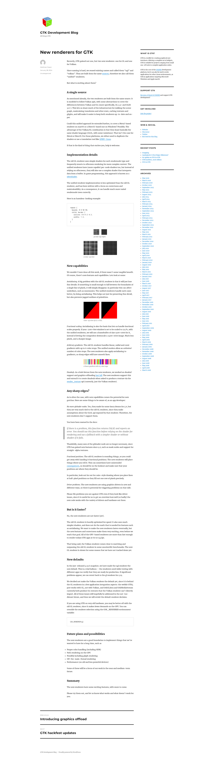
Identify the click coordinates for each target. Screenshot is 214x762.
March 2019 (146, 272)
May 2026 (145, 178)
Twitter (144, 134)
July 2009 (145, 333)
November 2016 (147, 305)
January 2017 (146, 300)
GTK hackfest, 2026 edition (152, 160)
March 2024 (146, 202)
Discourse (145, 132)
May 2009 (145, 337)
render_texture (74, 381)
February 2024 (147, 204)
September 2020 (148, 246)
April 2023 (145, 216)
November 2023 (147, 209)
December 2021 (147, 227)
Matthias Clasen (46, 67)
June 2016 (145, 316)
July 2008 (145, 361)
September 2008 (148, 356)
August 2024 (146, 195)
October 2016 (147, 307)
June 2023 (145, 213)
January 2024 (147, 206)
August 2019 (146, 265)
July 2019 (145, 267)
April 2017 (145, 295)
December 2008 (147, 349)
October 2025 (147, 185)
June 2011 (145, 321)
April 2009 (146, 340)
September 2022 (148, 225)
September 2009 (148, 328)
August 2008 (146, 358)
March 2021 (146, 234)
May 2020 (145, 253)
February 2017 (147, 298)
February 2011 (147, 323)
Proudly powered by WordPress (70, 752)
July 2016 (145, 314)
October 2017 (146, 286)
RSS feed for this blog (149, 137)
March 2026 (146, 180)
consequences (73, 466)
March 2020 (146, 258)
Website (145, 130)
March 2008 (146, 370)
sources (105, 73)
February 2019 (147, 274)
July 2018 (145, 279)
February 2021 (147, 237)
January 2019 (146, 276)
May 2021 (145, 232)
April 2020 (146, 255)
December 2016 (147, 302)
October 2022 (147, 223)
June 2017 (145, 291)
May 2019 (145, 269)
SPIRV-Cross (105, 139)
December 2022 (147, 220)
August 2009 (146, 330)
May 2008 (145, 366)
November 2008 (147, 351)
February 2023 (147, 218)
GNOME (159, 70)
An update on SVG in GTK (151, 157)
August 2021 (146, 230)
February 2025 (147, 192)
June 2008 (145, 363)
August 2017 (146, 288)
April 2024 (146, 199)
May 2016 (145, 319)
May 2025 (145, 190)
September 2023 (148, 211)
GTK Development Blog (59, 32)
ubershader (72, 177)
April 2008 (146, 368)
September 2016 (148, 309)
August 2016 (146, 312)
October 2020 (147, 244)
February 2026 (147, 183)
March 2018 (146, 284)
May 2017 (145, 293)
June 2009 (145, 335)
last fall (99, 375)
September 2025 (148, 187)
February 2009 (147, 344)
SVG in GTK (146, 162)
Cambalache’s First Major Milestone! (155, 155)
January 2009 (147, 347)
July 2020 (145, 248)
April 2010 (145, 326)
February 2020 (147, 260)
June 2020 (145, 251)
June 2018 (145, 281)
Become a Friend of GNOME (150, 95)
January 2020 (147, 262)
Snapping (145, 153)
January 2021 (146, 239)
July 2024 (145, 197)
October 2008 (147, 354)
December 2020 (147, 241)
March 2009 (146, 342)
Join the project (145, 114)
